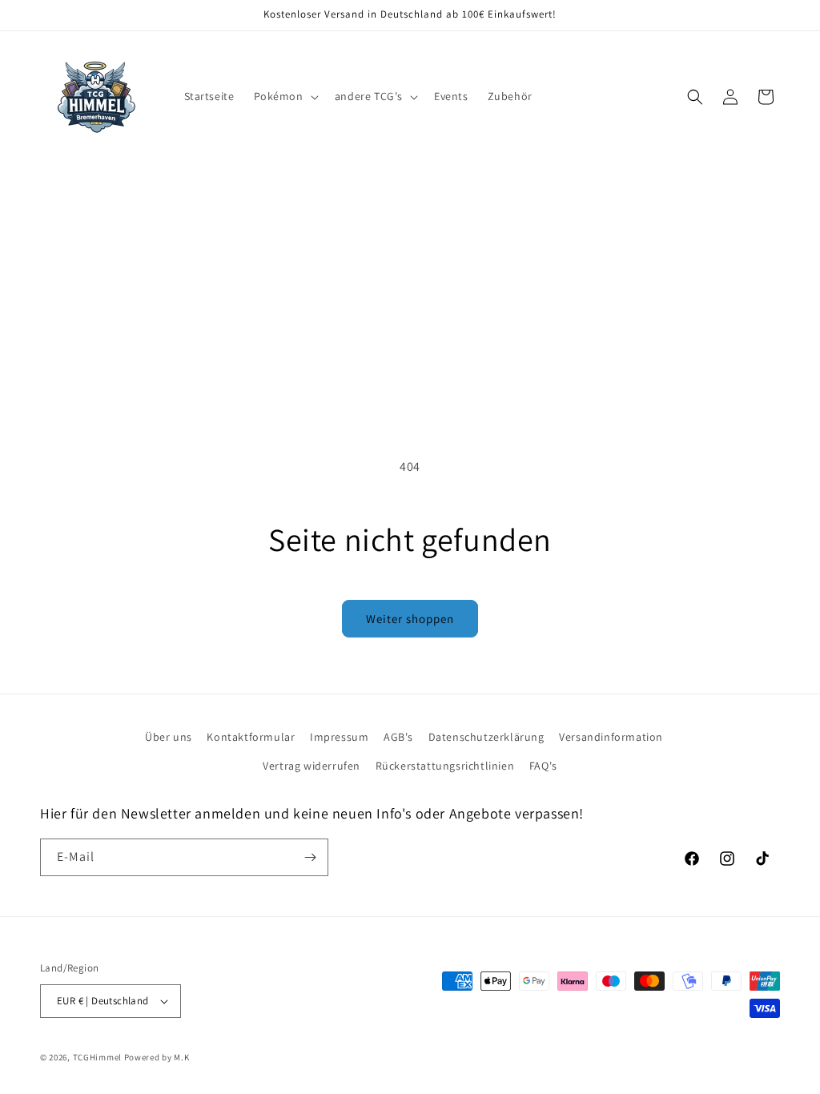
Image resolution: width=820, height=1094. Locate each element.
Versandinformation (611, 737)
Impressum (339, 737)
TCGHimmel (97, 1057)
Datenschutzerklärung (486, 737)
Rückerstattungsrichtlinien (445, 765)
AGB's (398, 737)
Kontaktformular (251, 737)
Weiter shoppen (410, 618)
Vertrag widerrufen (311, 765)
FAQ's (543, 765)
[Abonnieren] (310, 857)
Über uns (168, 737)
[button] (284, 96)
